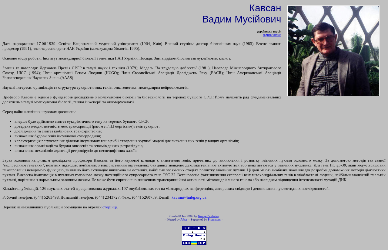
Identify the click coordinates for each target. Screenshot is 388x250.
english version (272, 34)
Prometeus (214, 219)
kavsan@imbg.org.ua (189, 197)
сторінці (109, 207)
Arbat (183, 219)
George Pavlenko (208, 216)
